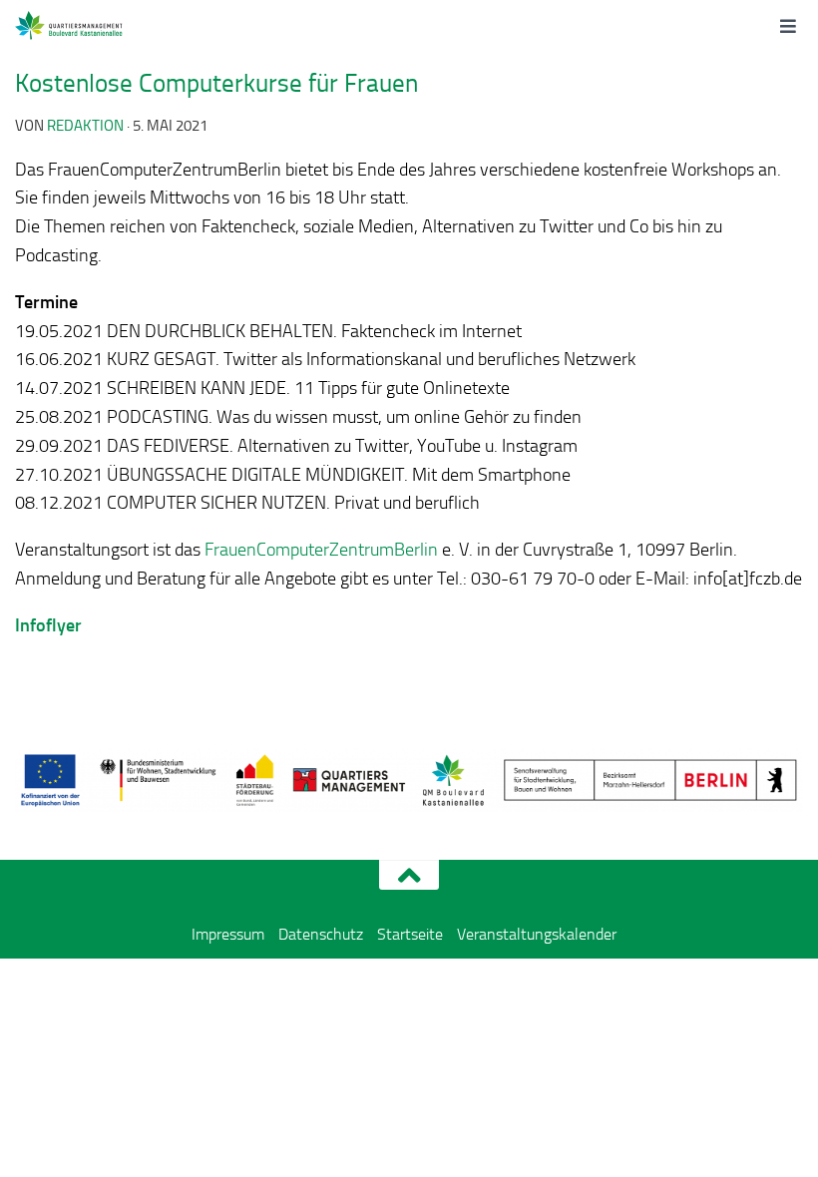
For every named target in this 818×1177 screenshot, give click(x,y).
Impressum (228, 934)
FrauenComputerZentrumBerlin (321, 550)
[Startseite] (92, 25)
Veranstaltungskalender (536, 934)
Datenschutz (320, 934)
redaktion (85, 126)
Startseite (410, 934)
